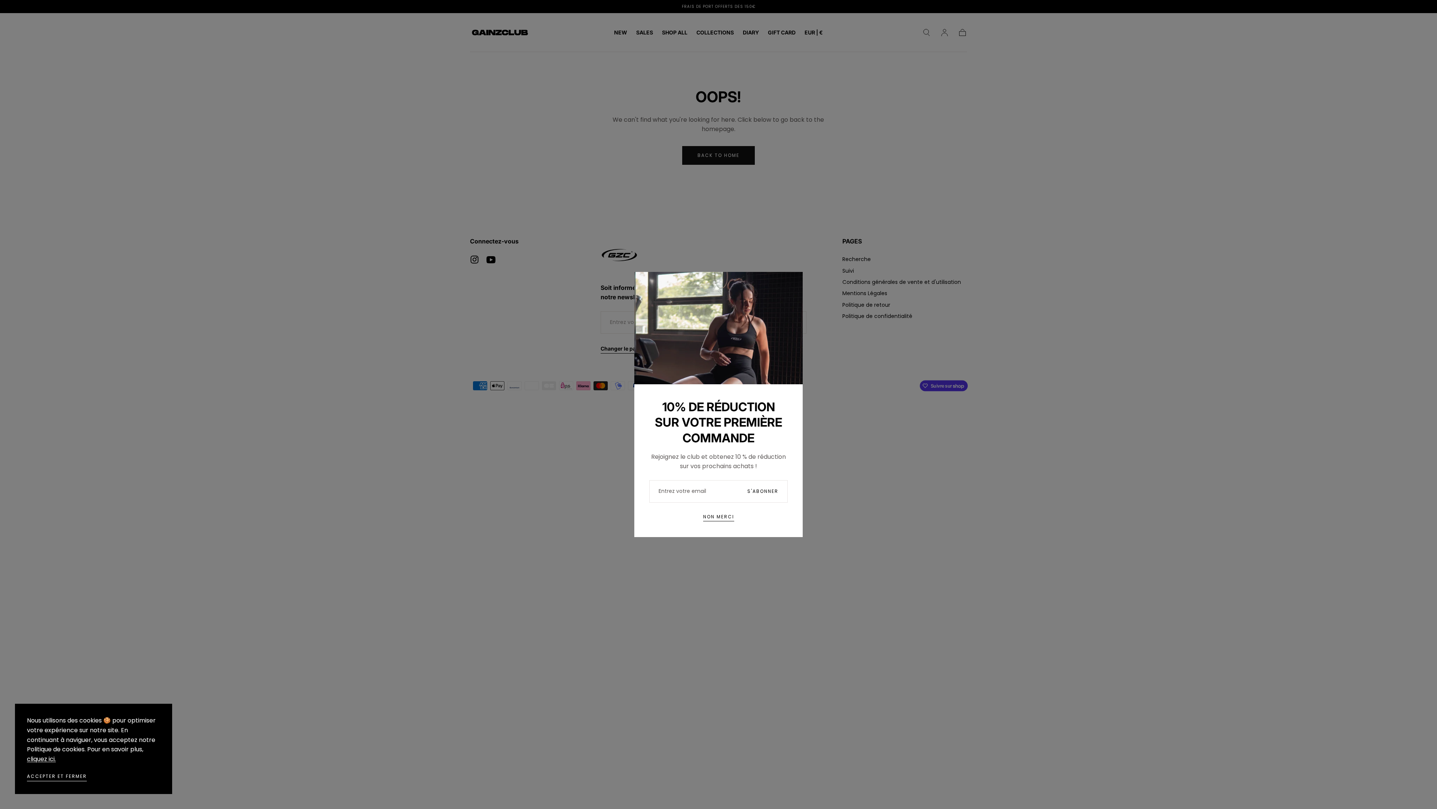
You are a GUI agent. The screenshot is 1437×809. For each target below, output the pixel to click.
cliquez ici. (41, 759)
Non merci (718, 516)
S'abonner (762, 491)
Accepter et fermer (57, 776)
